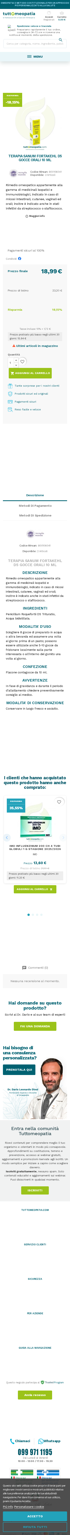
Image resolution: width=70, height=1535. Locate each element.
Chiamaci (22, 1441)
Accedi (49, 16)
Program (58, 1382)
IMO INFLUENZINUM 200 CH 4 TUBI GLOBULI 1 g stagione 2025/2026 (35, 847)
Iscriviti (35, 1190)
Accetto (35, 1516)
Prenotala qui (19, 1069)
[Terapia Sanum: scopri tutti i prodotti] (17, 173)
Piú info (8, 1507)
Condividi (21, 259)
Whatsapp (52, 1441)
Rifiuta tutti (35, 1527)
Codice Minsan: (39, 172)
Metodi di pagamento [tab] (35, 506)
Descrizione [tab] (35, 495)
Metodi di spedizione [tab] (35, 515)
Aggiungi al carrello (30, 373)
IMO (35, 854)
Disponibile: (37, 175)
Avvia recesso (35, 1395)
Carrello (61, 16)
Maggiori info (35, 216)
